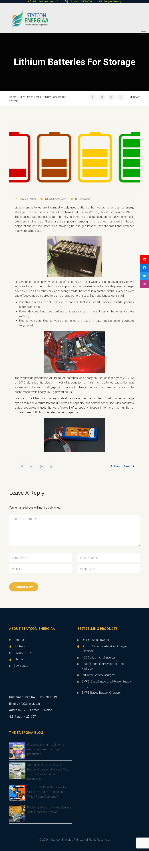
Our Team (20, 646)
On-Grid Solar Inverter (95, 640)
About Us (19, 640)
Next (127, 466)
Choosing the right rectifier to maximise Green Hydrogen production (45, 749)
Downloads (21, 665)
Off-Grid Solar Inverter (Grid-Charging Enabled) (105, 649)
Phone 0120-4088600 (81, 1)
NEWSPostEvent (55, 199)
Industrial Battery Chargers (98, 675)
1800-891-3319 (47, 697)
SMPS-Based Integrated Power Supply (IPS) (106, 684)
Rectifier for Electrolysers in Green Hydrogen (103, 666)
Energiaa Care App (112, 1)
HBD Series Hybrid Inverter (98, 657)
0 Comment (82, 199)
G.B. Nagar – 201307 (22, 716)
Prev (117, 466)
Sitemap (19, 659)
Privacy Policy (23, 653)
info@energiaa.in (29, 703)
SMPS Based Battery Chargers (101, 692)
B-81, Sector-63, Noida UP (45, 1)
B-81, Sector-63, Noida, (38, 710)
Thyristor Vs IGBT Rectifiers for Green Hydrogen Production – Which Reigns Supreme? (47, 792)
